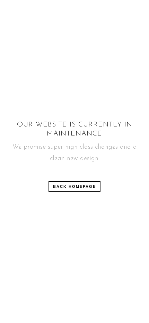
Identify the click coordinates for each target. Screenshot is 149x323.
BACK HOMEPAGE (74, 186)
